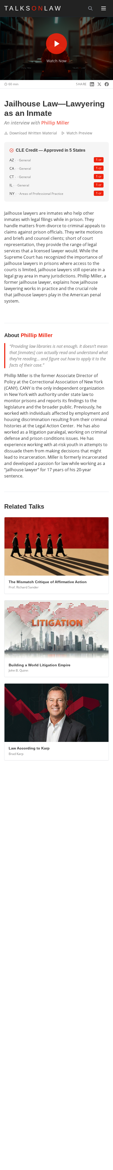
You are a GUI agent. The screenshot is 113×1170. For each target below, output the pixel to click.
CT (12, 176)
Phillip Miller (55, 123)
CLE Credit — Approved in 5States (50, 150)
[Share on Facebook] (107, 84)
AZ (12, 159)
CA (12, 168)
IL (11, 185)
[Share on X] (99, 84)
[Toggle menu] (103, 8)
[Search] (90, 8)
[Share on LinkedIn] (92, 84)
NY (12, 193)
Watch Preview (79, 132)
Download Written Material (33, 132)
